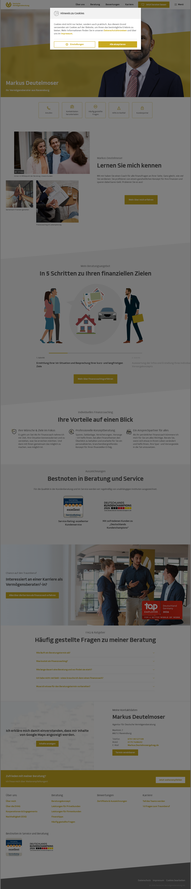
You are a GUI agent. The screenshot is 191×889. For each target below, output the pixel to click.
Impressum (66, 33)
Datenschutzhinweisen (115, 30)
